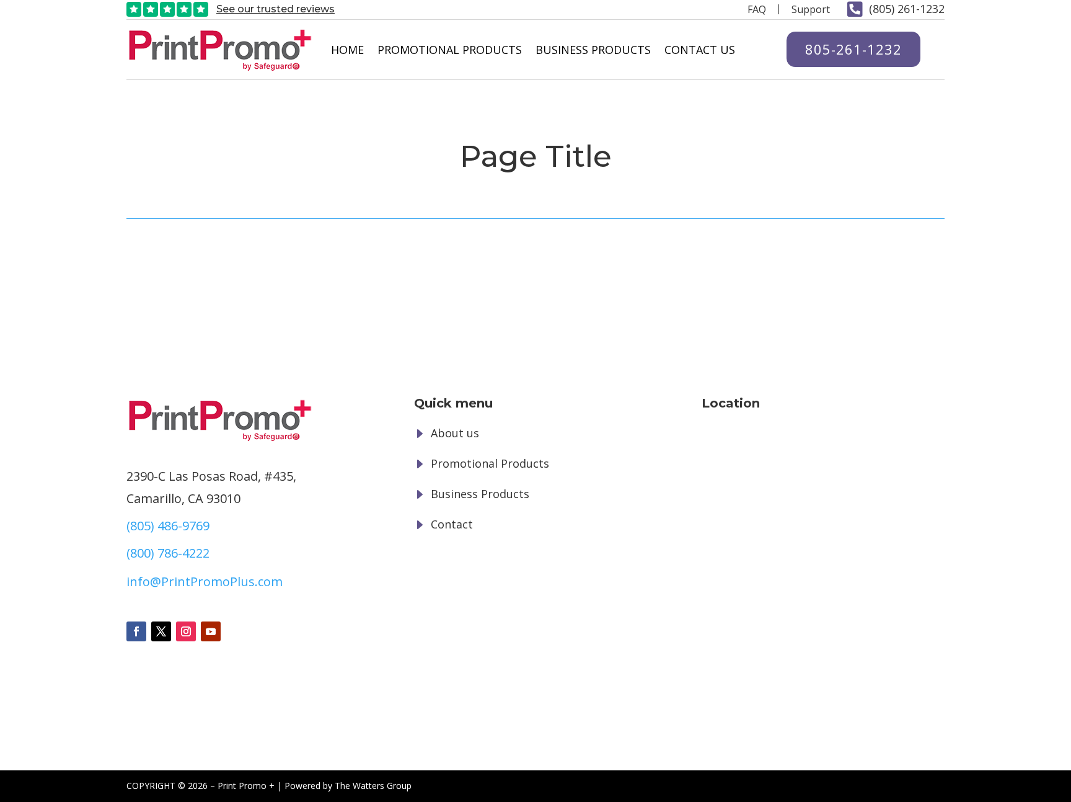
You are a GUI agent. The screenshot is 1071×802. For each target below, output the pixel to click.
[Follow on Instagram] (186, 631)
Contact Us (699, 49)
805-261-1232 (853, 49)
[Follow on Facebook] (136, 631)
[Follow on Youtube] (211, 631)
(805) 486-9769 (167, 525)
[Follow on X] (161, 631)
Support (810, 9)
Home (347, 49)
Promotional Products (449, 49)
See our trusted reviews (275, 9)
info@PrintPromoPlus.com (204, 581)
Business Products (593, 49)
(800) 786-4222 (167, 553)
